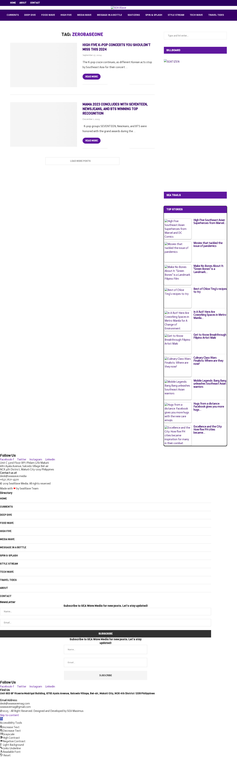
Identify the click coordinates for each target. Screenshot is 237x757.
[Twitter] (209, 3)
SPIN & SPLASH (153, 14)
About (22, 2)
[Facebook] (205, 3)
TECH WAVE (196, 14)
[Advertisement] (191, 127)
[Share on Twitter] (119, 84)
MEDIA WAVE (84, 14)
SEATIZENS (134, 14)
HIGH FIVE (66, 14)
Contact (35, 2)
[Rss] (226, 3)
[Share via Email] (127, 84)
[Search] (231, 15)
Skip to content (9, 715)
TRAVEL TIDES (216, 14)
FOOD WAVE (48, 14)
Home (13, 2)
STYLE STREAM (176, 14)
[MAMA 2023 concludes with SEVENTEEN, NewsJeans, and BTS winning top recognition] (43, 124)
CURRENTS (13, 14)
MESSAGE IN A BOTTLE (109, 14)
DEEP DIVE (30, 14)
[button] (1, 718)
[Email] (222, 3)
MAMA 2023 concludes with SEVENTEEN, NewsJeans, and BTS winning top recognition (115, 109)
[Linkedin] (217, 3)
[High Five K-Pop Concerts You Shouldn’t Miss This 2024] (43, 65)
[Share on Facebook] (115, 84)
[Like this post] (110, 84)
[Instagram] (213, 3)
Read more (91, 76)
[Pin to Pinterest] (123, 84)
